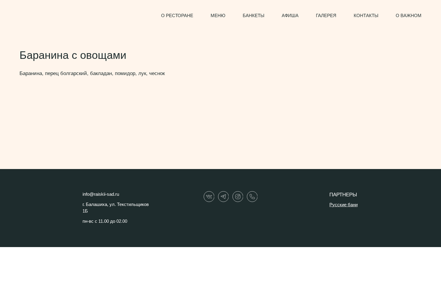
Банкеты (253, 15)
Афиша (290, 15)
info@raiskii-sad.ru (100, 194)
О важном (409, 15)
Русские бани (343, 204)
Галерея (326, 15)
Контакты (366, 15)
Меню (218, 15)
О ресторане (177, 15)
